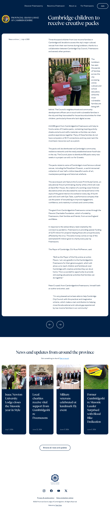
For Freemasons (87, 6)
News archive (14, 39)
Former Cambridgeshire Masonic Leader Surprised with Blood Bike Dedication (96, 408)
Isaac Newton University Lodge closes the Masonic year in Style (13, 402)
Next (60, 324)
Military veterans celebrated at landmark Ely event (68, 402)
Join (102, 6)
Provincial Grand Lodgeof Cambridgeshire (25, 19)
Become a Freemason (56, 6)
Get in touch (64, 358)
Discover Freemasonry (33, 6)
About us (72, 6)
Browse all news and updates (55, 448)
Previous (49, 324)
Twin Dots (58, 505)
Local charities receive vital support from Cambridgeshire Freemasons (41, 406)
